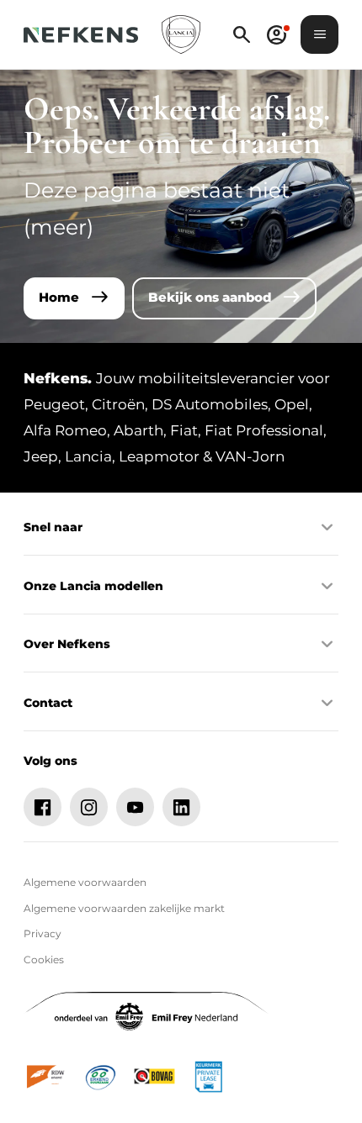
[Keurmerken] (47, 1076)
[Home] (81, 34)
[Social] (43, 807)
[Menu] (320, 34)
